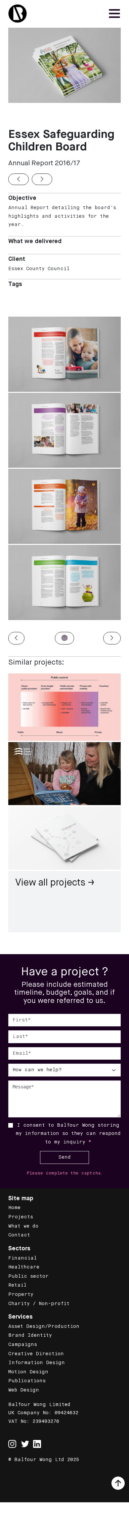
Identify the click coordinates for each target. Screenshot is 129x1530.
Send (64, 1157)
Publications (27, 1381)
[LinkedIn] (37, 1444)
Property (20, 1294)
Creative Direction (36, 1354)
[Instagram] (12, 1440)
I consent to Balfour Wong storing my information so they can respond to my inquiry (68, 1133)
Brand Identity (30, 1335)
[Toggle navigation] (114, 13)
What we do (23, 1226)
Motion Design (28, 1372)
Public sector (28, 1276)
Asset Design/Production (43, 1326)
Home (14, 1207)
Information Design (36, 1362)
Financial (22, 1258)
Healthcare (23, 1267)
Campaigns (22, 1344)
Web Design (23, 1390)
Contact (19, 1235)
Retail (17, 1285)
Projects (20, 1217)
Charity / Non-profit (38, 1303)
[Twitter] (25, 1444)
